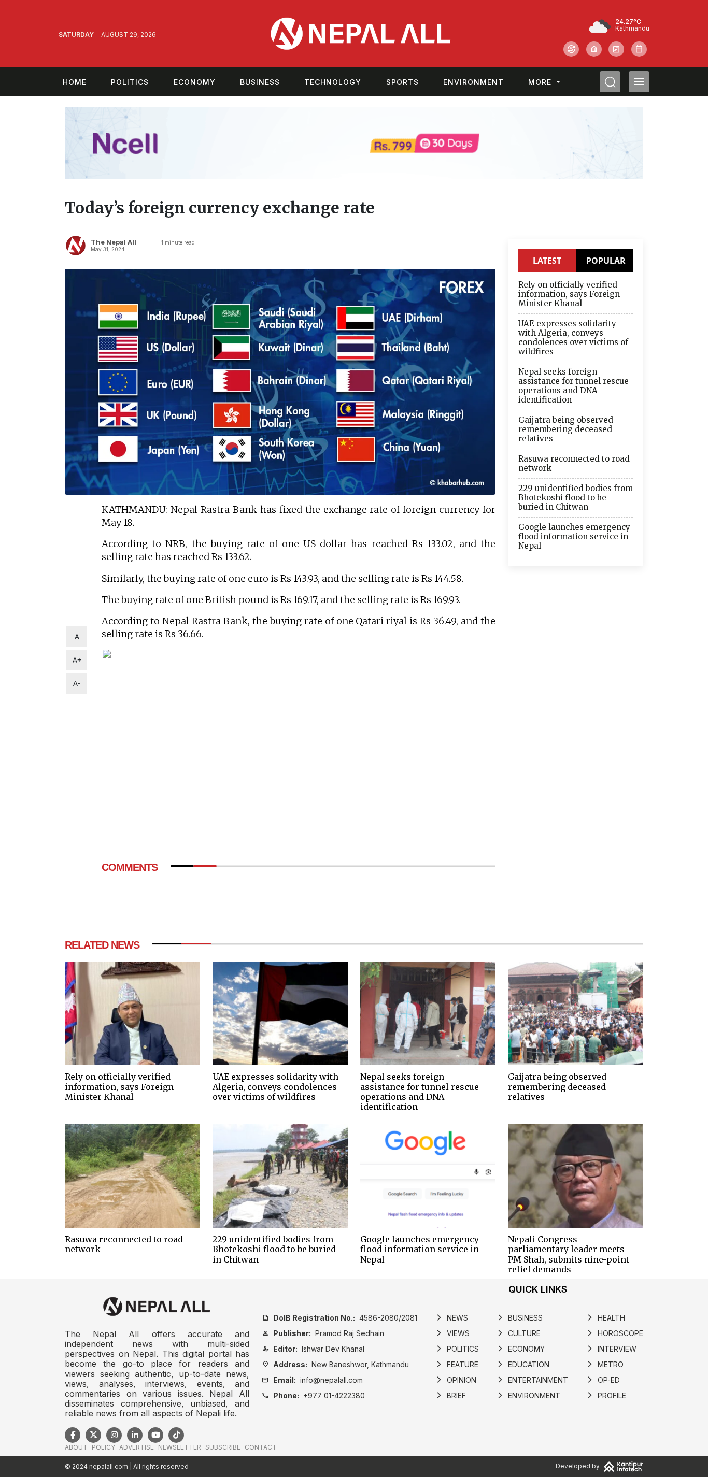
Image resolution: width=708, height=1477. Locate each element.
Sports (402, 82)
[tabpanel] (575, 418)
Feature (456, 1364)
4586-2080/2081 (339, 1317)
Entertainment (532, 1379)
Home (75, 82)
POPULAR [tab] (606, 260)
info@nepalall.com (312, 1379)
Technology (332, 82)
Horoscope (614, 1333)
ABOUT (76, 1447)
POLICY (103, 1447)
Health (605, 1317)
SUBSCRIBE (222, 1447)
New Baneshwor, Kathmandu (335, 1364)
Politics (130, 82)
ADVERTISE (136, 1447)
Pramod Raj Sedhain (323, 1333)
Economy (195, 82)
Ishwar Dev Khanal (313, 1348)
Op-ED (603, 1379)
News (451, 1317)
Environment (473, 82)
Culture (519, 1333)
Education (523, 1364)
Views (452, 1333)
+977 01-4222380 (313, 1395)
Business (260, 82)
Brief (450, 1395)
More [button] (541, 82)
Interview (611, 1348)
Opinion (455, 1379)
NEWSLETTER (179, 1447)
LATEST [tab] (547, 260)
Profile (606, 1395)
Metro (605, 1364)
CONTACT (261, 1447)
